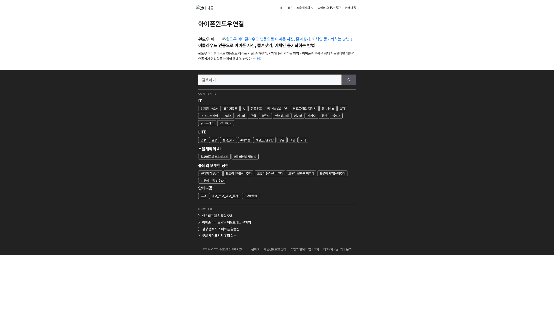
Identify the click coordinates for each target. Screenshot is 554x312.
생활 (281, 140)
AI (244, 108)
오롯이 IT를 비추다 (212, 180)
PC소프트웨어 (209, 115)
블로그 (336, 115)
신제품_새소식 (209, 108)
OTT (343, 108)
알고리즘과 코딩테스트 (214, 156)
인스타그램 (281, 115)
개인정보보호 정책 (275, 249)
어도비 (241, 115)
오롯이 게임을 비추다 (332, 173)
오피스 (227, 115)
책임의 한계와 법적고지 (304, 249)
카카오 (312, 115)
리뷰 (203, 195)
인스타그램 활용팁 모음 (217, 215)
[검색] (348, 80)
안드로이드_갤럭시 (304, 108)
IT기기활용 (230, 108)
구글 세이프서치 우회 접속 (219, 235)
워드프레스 (207, 123)
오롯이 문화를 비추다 (301, 173)
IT (281, 7)
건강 (203, 140)
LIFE (289, 7)
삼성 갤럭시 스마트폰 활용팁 (220, 228)
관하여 (255, 249)
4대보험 (245, 140)
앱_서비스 (328, 108)
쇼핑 (292, 140)
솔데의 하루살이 (210, 173)
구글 (253, 115)
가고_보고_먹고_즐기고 (226, 195)
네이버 (298, 115)
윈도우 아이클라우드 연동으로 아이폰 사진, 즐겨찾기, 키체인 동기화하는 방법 (256, 42)
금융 (214, 140)
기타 (303, 140)
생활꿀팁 (251, 195)
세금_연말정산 (264, 140)
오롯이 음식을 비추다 (270, 173)
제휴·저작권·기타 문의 (337, 249)
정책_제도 (228, 140)
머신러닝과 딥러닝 (245, 156)
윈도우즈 (256, 108)
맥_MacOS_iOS (277, 108)
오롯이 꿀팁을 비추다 (238, 173)
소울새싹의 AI (304, 7)
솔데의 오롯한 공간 (329, 7)
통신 (324, 115)
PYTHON (226, 123)
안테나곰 (350, 7)
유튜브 (265, 115)
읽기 (260, 58)
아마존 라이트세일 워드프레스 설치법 (226, 222)
